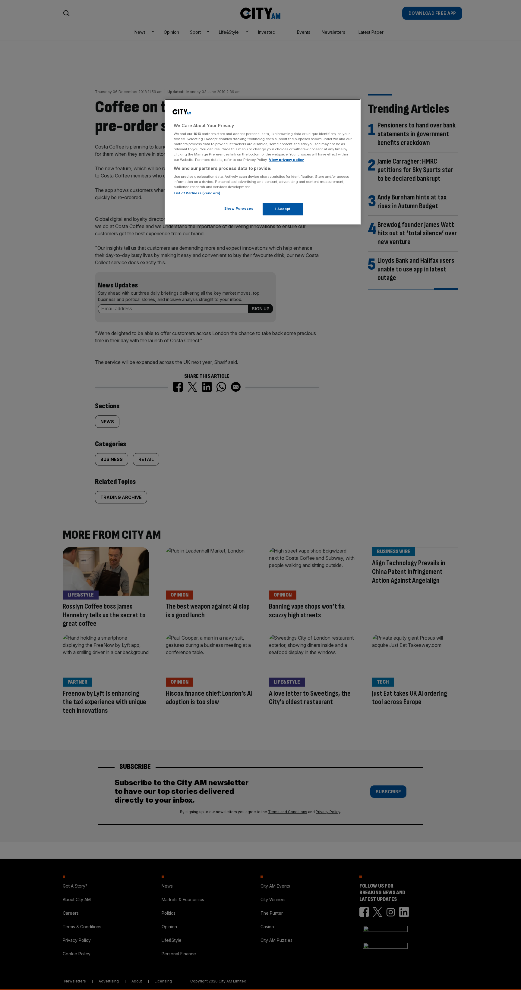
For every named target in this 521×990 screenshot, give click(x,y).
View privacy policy (286, 160)
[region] (263, 162)
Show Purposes (238, 208)
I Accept (283, 209)
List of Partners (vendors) (197, 193)
